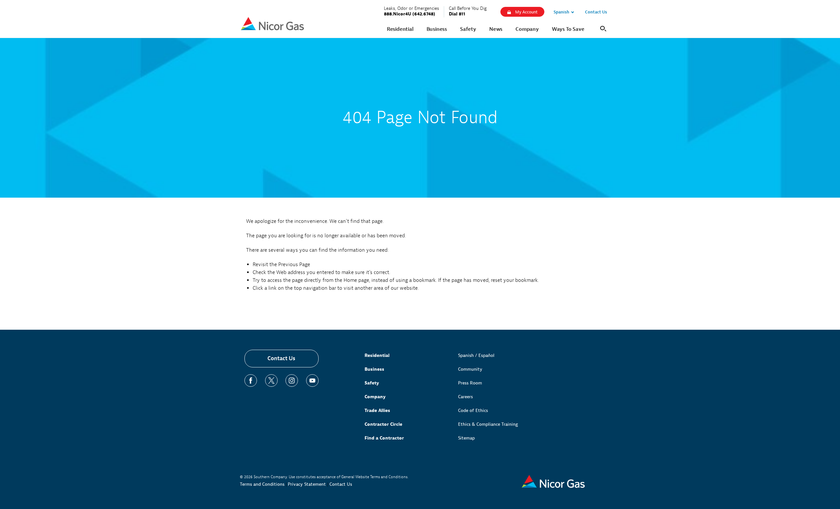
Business (374, 369)
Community (470, 369)
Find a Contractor (384, 438)
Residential (377, 355)
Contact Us (281, 358)
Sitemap (466, 438)
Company (375, 397)
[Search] (602, 28)
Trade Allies (377, 410)
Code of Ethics (473, 410)
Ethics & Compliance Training (488, 424)
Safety (372, 383)
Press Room (470, 383)
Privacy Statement (307, 484)
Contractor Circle (383, 424)
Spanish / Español (476, 355)
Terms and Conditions (262, 484)
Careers (465, 397)
